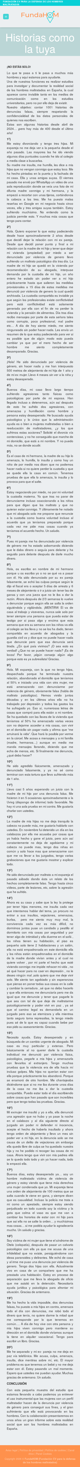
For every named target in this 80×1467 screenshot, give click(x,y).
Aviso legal (11, 1450)
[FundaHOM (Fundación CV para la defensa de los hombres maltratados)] (40, 16)
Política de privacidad (32, 1450)
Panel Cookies (44, 1453)
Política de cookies (55, 1450)
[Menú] (6, 16)
